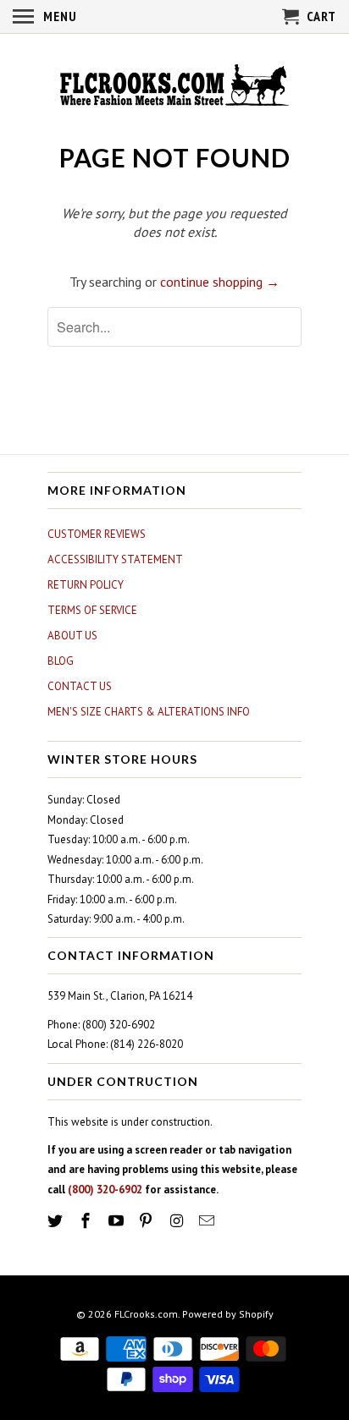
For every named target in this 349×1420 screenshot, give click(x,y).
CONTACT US (79, 686)
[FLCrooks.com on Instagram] (178, 1221)
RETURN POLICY (85, 585)
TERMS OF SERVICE (92, 610)
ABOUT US (72, 635)
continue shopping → (220, 281)
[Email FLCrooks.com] (208, 1221)
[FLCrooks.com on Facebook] (87, 1221)
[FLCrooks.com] (174, 87)
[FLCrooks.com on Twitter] (56, 1221)
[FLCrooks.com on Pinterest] (147, 1221)
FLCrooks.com (146, 1314)
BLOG (60, 661)
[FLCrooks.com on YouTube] (117, 1221)
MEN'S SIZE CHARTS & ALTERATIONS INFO (148, 712)
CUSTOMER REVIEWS (96, 534)
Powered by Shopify (228, 1314)
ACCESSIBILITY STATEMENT (115, 559)
